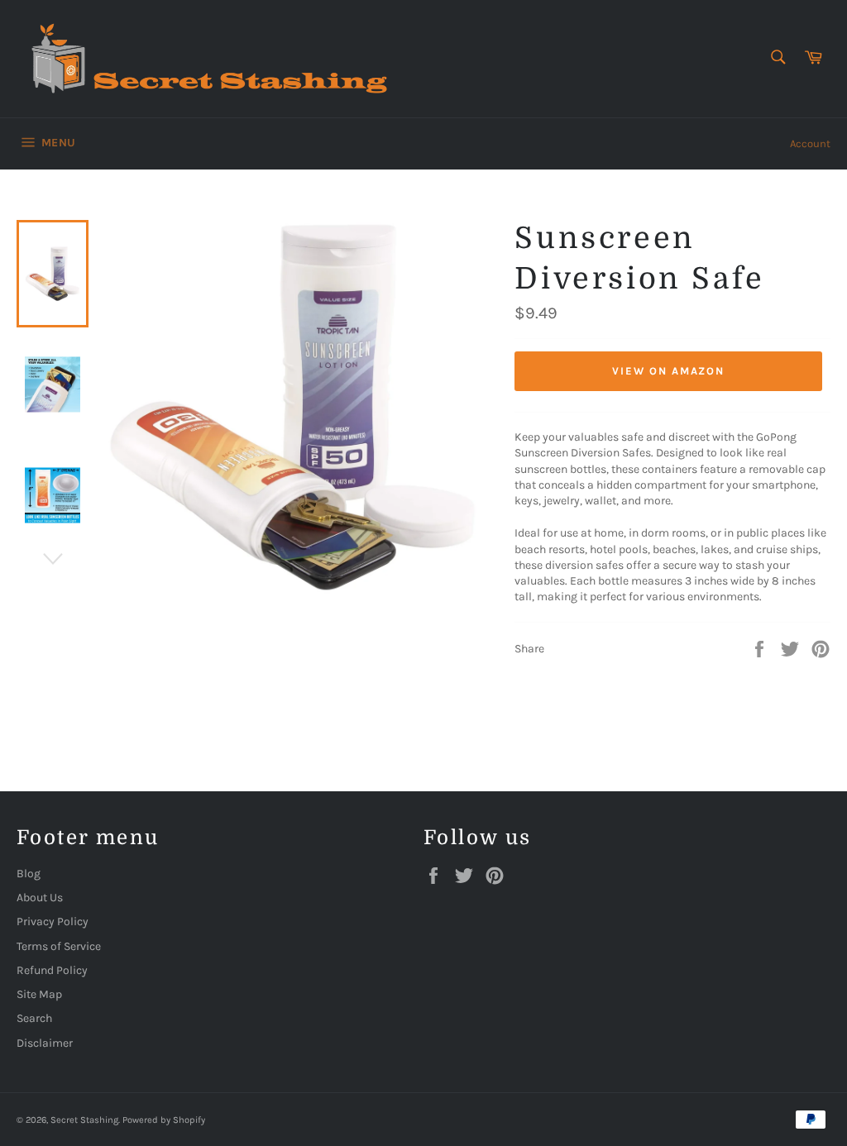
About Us (40, 898)
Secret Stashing (84, 1120)
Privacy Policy (53, 921)
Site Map (39, 994)
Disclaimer (45, 1043)
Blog (29, 874)
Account (810, 143)
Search (34, 1018)
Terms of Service (59, 946)
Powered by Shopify (163, 1120)
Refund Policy (52, 970)
